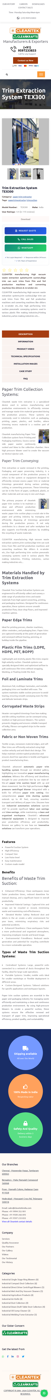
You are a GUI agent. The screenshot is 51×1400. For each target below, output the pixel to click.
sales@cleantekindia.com (19, 1208)
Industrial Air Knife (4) (12, 1299)
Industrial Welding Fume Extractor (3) (19, 1314)
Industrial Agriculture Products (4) (17, 1295)
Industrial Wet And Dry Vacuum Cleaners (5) (22, 1291)
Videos (5, 1254)
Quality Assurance (10, 1242)
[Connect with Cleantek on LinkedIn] (13, 1356)
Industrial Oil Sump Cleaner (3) (16, 1310)
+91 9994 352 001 (17, 1211)
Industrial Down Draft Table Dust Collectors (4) (23, 1306)
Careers (23, 4)
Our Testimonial (9, 1258)
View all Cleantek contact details (17, 1221)
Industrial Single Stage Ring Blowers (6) (20, 1279)
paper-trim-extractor (22, 196)
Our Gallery (7, 1250)
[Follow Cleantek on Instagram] (18, 1356)
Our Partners (8, 1246)
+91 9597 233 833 (17, 1218)
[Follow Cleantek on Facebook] (7, 1356)
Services (6, 1238)
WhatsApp (27, 248)
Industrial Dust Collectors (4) (15, 1302)
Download (25, 219)
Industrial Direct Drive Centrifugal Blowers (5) (23, 1287)
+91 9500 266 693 (17, 1214)
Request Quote (27, 230)
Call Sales (27, 239)
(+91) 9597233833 (28, 18)
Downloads (38, 4)
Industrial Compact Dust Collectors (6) (19, 1283)
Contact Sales (25, 7)
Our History (8, 4)
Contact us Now (25, 60)
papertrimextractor (17, 200)
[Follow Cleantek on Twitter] (23, 1356)
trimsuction (32, 200)
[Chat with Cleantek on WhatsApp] (3, 1356)
